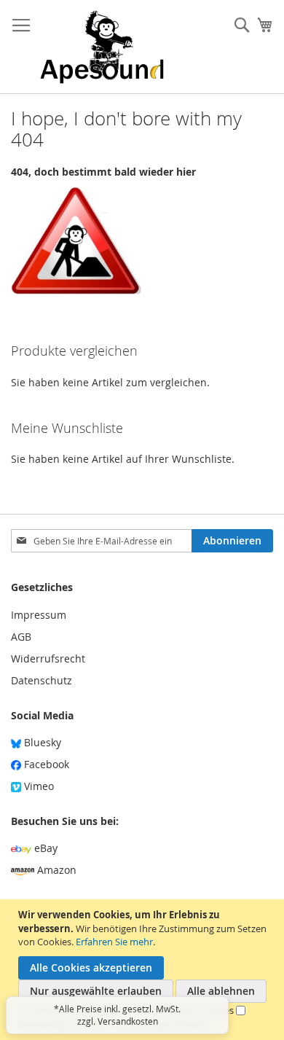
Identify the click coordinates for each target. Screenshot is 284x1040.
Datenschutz (41, 680)
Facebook (45, 764)
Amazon (55, 870)
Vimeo (37, 786)
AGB (21, 637)
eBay (44, 848)
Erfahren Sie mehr (114, 941)
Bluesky (41, 742)
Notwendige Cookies (78, 1010)
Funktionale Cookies (161, 1024)
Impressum (38, 615)
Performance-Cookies (187, 1010)
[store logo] (102, 47)
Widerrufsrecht (48, 658)
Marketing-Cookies (59, 1024)
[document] (143, 969)
